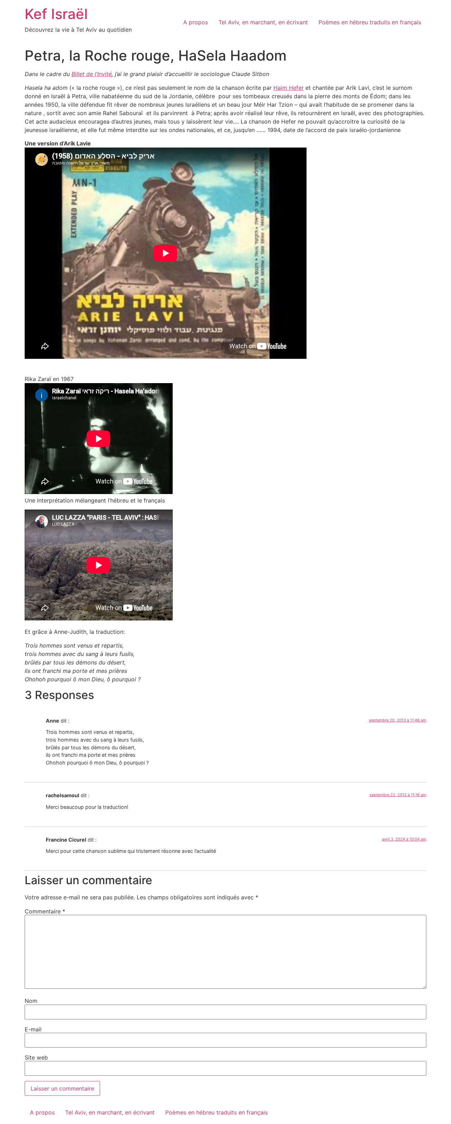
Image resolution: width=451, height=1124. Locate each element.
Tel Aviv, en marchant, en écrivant (263, 22)
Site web (36, 1057)
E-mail (33, 1029)
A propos (195, 22)
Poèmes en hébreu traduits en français (370, 22)
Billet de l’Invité (92, 73)
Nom (31, 1001)
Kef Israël (56, 14)
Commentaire (45, 911)
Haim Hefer (288, 87)
